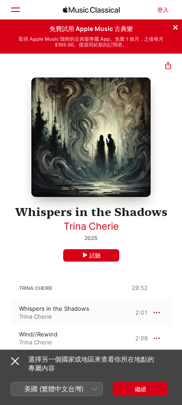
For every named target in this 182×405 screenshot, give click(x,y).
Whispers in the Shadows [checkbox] (54, 308)
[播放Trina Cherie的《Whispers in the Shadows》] (5, 312)
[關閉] (175, 26)
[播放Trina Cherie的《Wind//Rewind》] (5, 338)
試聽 (95, 255)
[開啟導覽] (15, 9)
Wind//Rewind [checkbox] (38, 334)
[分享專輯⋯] (168, 66)
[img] (91, 10)
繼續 (140, 389)
